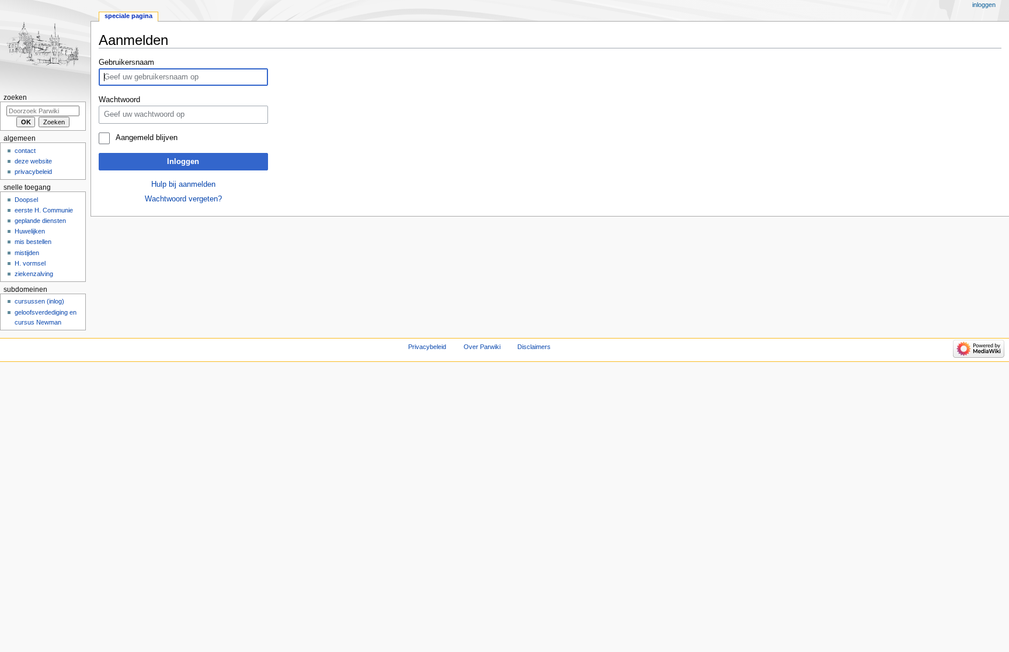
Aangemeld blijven (146, 138)
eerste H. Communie (44, 210)
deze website (33, 161)
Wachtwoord (119, 100)
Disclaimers (534, 346)
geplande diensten (40, 220)
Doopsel (26, 199)
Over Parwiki (482, 346)
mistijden (27, 252)
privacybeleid (33, 171)
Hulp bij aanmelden (183, 184)
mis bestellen (33, 241)
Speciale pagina (128, 15)
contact (25, 150)
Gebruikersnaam (126, 62)
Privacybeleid (427, 346)
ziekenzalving (34, 273)
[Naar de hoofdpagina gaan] (45, 45)
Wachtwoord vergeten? (183, 199)
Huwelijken (30, 231)
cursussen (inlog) (39, 301)
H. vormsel (30, 263)
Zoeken (15, 97)
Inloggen (183, 162)
